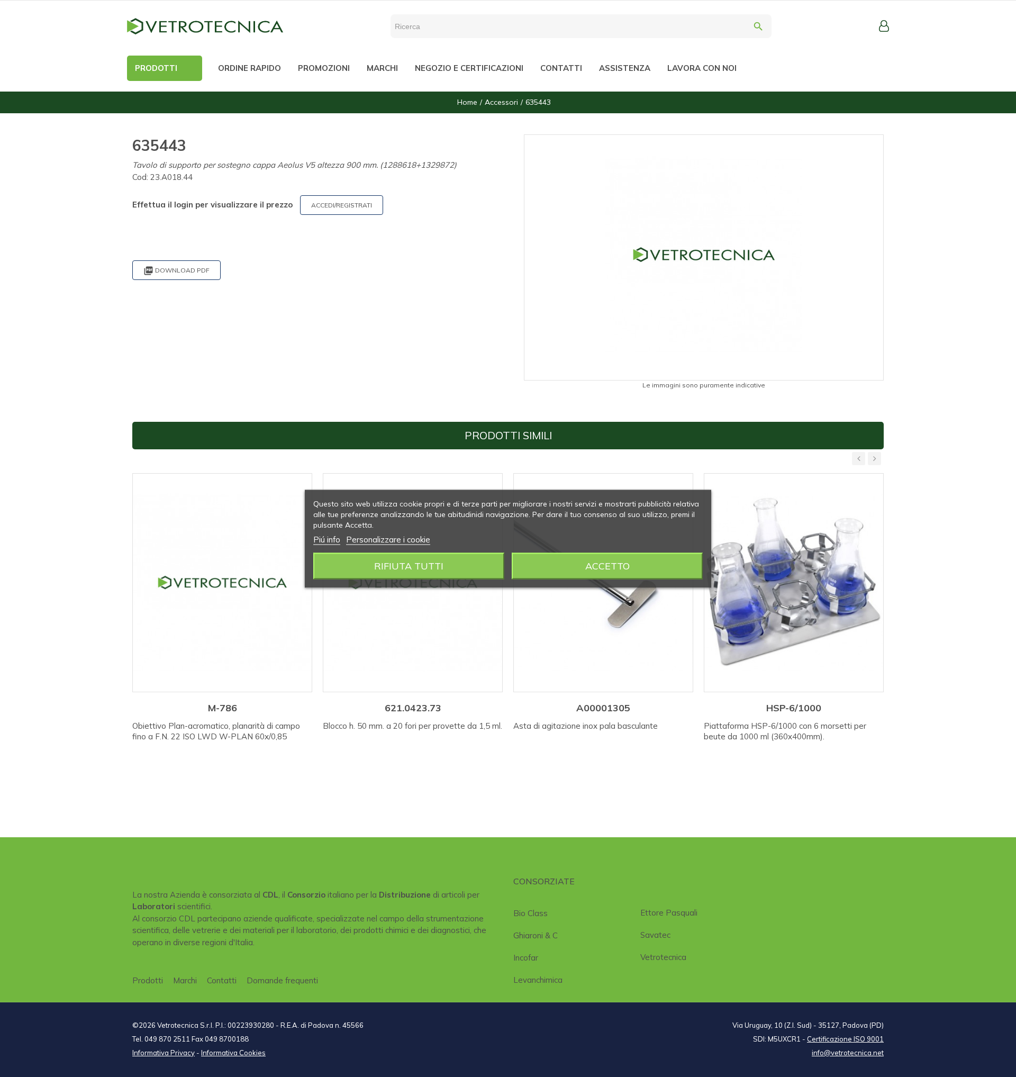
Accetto (607, 565)
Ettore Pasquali (668, 913)
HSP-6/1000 (793, 708)
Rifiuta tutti (408, 565)
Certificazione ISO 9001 (845, 1039)
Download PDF (176, 271)
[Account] (884, 26)
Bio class (530, 913)
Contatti (222, 980)
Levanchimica (538, 980)
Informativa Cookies (233, 1052)
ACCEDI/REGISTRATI (341, 205)
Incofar (525, 958)
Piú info (326, 539)
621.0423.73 (413, 708)
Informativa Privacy (163, 1052)
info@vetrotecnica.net (848, 1052)
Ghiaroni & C (535, 935)
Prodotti (147, 980)
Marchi (185, 980)
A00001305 (603, 708)
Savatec (655, 935)
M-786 (222, 708)
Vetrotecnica (663, 957)
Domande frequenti (282, 980)
